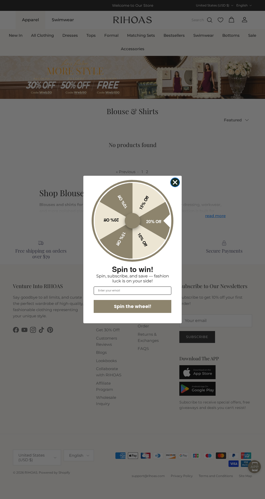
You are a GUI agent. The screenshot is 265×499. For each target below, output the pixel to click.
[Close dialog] (175, 182)
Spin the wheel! (132, 306)
